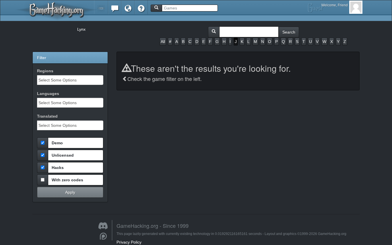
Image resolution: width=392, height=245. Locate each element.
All (163, 41)
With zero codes (67, 180)
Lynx (81, 29)
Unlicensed (63, 155)
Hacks (58, 167)
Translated (47, 116)
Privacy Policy (129, 242)
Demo (57, 143)
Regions (45, 71)
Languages (48, 93)
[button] (101, 7)
